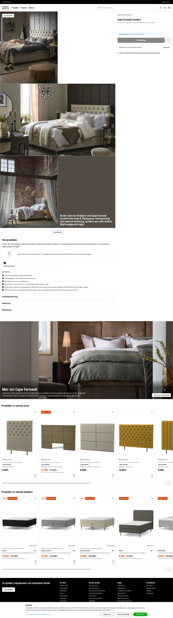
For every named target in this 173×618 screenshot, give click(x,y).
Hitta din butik (93, 585)
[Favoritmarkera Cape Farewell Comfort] (168, 40)
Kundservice (121, 585)
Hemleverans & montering (97, 591)
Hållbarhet (63, 591)
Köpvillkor (92, 601)
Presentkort (92, 596)
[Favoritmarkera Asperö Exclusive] (113, 498)
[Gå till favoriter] (164, 8)
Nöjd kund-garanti (9, 266)
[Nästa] (169, 483)
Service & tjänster (94, 588)
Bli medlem (8, 589)
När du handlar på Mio (95, 598)
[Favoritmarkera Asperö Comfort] (74, 498)
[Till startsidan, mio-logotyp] (5, 7)
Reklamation (122, 588)
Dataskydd (63, 598)
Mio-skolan (63, 601)
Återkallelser (122, 593)
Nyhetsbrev (149, 593)
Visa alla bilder (8, 16)
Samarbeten (63, 596)
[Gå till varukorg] (169, 8)
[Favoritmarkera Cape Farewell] (35, 412)
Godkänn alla (140, 614)
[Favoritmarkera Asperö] (35, 498)
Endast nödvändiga (123, 614)
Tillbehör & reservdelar (124, 591)
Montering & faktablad (124, 601)
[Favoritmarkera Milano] (152, 498)
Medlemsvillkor (151, 588)
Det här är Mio (64, 585)
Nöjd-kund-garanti (123, 598)
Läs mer (88, 254)
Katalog (148, 591)
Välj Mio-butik (165, 2)
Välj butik (166, 47)
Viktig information (123, 596)
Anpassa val (107, 614)
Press (61, 593)
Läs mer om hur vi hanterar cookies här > (38, 614)
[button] (29, 48)
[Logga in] (160, 8)
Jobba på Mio (64, 588)
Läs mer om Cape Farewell (161, 395)
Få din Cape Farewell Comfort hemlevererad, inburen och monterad (140, 53)
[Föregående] (165, 483)
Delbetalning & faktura (96, 593)
